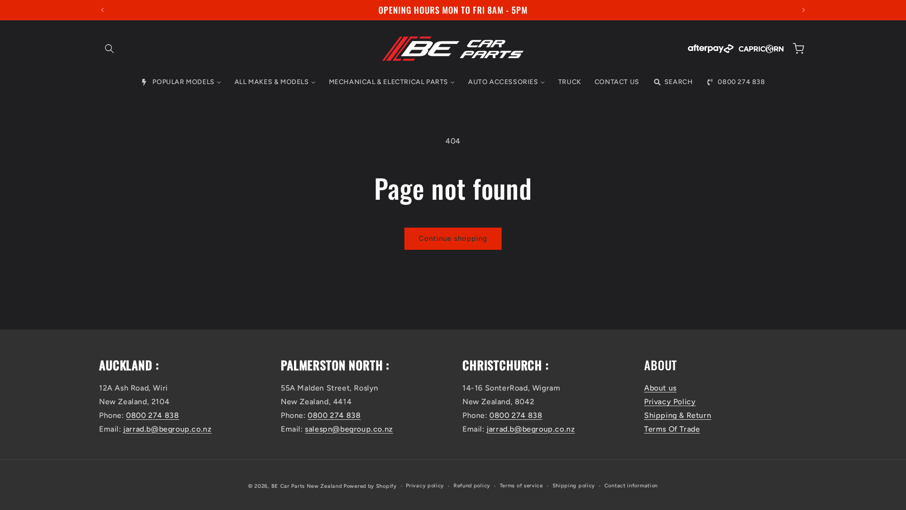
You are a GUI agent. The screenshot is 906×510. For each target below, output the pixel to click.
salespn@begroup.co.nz (349, 429)
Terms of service (521, 486)
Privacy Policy (670, 401)
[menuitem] (180, 82)
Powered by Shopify (370, 486)
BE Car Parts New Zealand (306, 486)
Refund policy (471, 486)
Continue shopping (453, 238)
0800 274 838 (152, 415)
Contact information (631, 486)
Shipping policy (574, 486)
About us (660, 387)
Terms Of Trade (672, 429)
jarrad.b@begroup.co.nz (167, 429)
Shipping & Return (677, 415)
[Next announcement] (803, 10)
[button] (109, 48)
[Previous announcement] (102, 10)
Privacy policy (425, 486)
